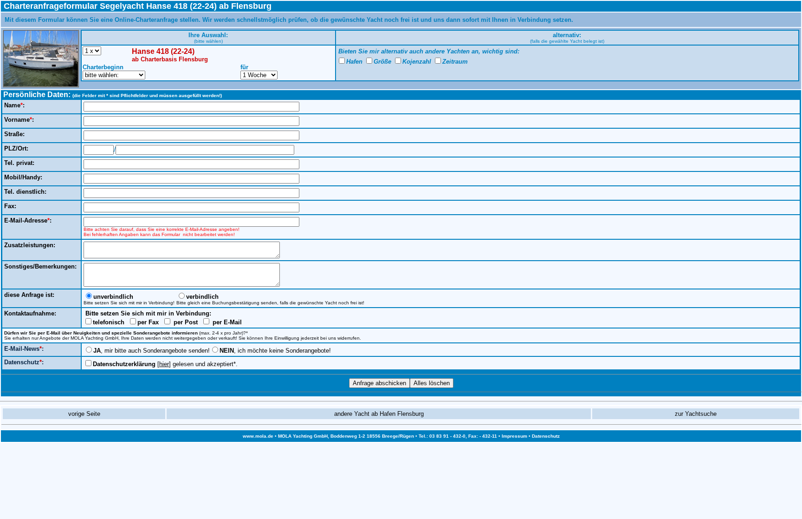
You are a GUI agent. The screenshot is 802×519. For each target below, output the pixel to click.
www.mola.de (258, 436)
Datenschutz (546, 436)
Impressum (514, 436)
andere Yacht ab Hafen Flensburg (379, 413)
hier (164, 364)
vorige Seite (84, 413)
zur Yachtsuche (696, 413)
